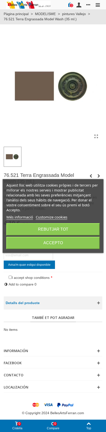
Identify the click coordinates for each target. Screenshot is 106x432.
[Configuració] (88, 4)
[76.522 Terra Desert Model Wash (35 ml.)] (98, 176)
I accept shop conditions (31, 278)
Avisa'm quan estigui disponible (29, 264)
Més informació (19, 217)
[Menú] (97, 4)
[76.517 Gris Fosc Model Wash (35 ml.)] (90, 176)
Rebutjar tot (53, 229)
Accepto (53, 243)
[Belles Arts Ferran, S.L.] (28, 4)
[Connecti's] (79, 4)
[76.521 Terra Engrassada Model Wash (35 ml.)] (96, 136)
